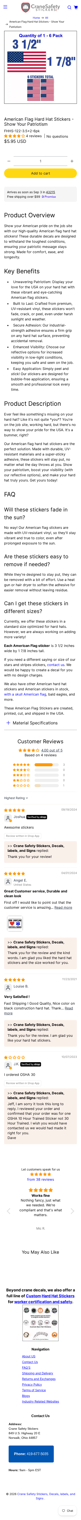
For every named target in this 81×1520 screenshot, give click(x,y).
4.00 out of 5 (52, 750)
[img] (14, 810)
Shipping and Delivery (37, 1373)
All (46, 17)
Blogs (26, 1396)
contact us (55, 665)
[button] (15, 136)
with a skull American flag (25, 694)
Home (36, 17)
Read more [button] (63, 907)
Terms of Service (34, 1390)
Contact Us (30, 1362)
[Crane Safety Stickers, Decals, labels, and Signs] (40, 7)
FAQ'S (26, 1367)
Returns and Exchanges (39, 1379)
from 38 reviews (40, 1179)
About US (28, 1356)
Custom (33, 1296)
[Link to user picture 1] (14, 923)
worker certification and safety (43, 1301)
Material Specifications (35, 722)
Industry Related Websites (40, 1401)
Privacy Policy (32, 1384)
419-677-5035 (31, 1454)
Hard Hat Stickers (58, 1296)
